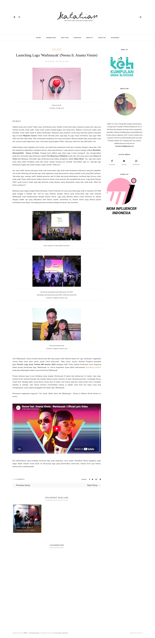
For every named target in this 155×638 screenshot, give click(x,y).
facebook (112, 164)
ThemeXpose (34, 633)
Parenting (51, 37)
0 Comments (20, 479)
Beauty (89, 37)
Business (115, 37)
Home (38, 37)
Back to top (135, 633)
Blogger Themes (61, 633)
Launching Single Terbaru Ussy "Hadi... (26, 528)
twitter (124, 164)
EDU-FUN (65, 37)
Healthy (102, 37)
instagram (136, 164)
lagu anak (56, 49)
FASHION (77, 37)
